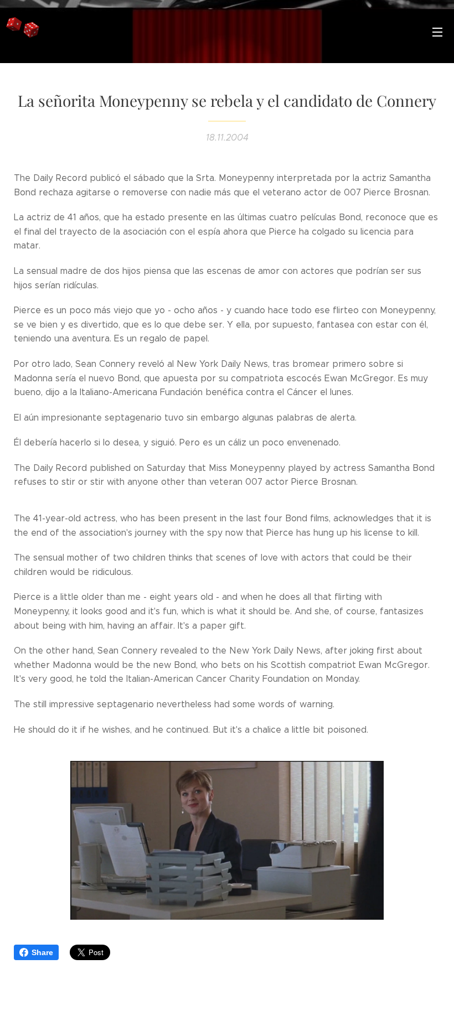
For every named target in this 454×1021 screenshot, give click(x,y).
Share (42, 952)
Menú (437, 31)
